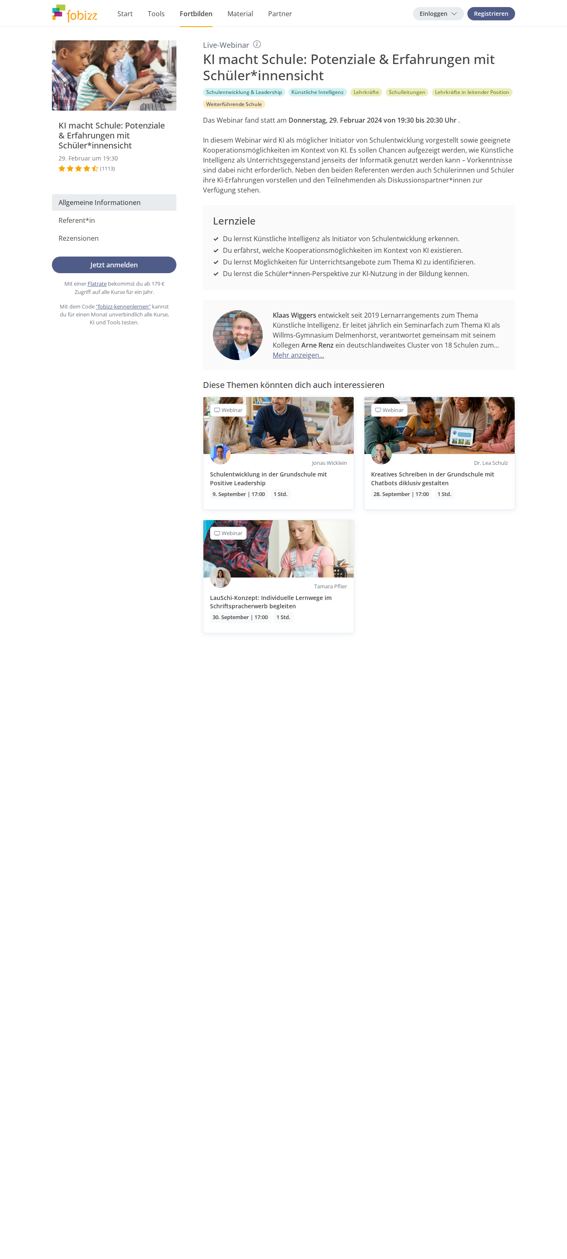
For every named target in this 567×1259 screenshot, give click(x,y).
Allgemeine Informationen (100, 202)
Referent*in (77, 220)
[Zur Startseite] (75, 14)
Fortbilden (196, 13)
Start (125, 13)
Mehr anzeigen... (298, 355)
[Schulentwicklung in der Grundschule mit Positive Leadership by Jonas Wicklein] (278, 453)
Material (240, 13)
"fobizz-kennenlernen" (123, 306)
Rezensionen (79, 238)
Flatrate (97, 283)
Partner (280, 13)
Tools (156, 13)
